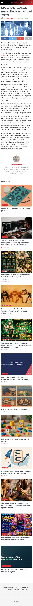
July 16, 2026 (5, 411)
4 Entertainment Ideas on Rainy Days (15, 409)
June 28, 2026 (5, 574)
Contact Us (9, 589)
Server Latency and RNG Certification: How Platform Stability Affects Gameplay (15, 277)
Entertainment (7, 305)
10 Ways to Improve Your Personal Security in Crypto (13, 570)
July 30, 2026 (5, 315)
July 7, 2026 (5, 510)
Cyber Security (7, 566)
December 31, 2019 (23, 18)
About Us (10, 587)
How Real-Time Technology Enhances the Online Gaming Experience (15, 538)
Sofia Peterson (10, 18)
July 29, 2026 (5, 349)
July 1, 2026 (4, 542)
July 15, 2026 (5, 443)
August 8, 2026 (5, 247)
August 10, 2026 (6, 213)
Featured (5, 205)
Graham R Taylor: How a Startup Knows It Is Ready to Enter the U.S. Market (16, 472)
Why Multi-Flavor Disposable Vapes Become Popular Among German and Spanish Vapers (15, 505)
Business (5, 237)
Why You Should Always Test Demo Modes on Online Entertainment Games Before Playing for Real (16, 345)
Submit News (24, 587)
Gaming (5, 271)
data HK (3, 55)
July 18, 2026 (5, 381)
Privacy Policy (17, 589)
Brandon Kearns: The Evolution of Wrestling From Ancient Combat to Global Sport (14, 311)
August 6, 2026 (5, 281)
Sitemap (24, 589)
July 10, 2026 (5, 475)
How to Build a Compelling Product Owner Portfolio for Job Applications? (15, 378)
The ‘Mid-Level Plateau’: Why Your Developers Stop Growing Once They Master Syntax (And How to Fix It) (15, 242)
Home (5, 587)
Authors (17, 587)
